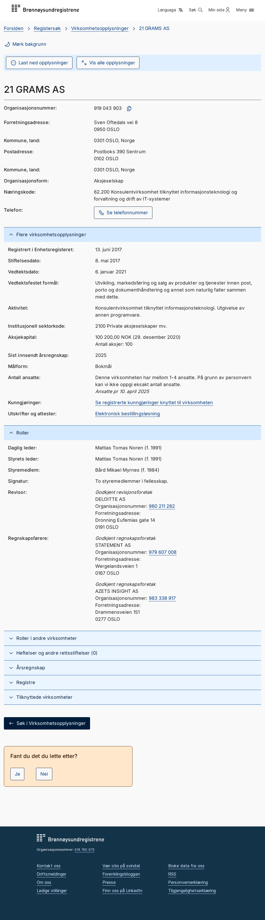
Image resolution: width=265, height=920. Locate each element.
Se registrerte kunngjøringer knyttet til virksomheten (154, 402)
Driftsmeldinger (51, 874)
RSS (172, 874)
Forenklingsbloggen (121, 874)
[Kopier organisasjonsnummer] (129, 108)
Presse (109, 882)
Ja (17, 774)
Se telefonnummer (127, 212)
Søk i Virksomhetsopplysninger (51, 723)
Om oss (44, 882)
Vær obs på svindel (121, 865)
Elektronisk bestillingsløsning (127, 413)
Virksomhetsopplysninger (100, 28)
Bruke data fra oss (186, 865)
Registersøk (47, 28)
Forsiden (14, 28)
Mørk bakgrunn (29, 44)
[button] (170, 10)
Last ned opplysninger (43, 62)
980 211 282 (162, 506)
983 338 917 (162, 598)
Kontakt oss (49, 865)
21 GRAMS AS (154, 28)
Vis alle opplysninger (112, 62)
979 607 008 (163, 552)
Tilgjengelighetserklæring (192, 890)
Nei (44, 774)
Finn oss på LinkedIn (122, 890)
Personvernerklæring (188, 882)
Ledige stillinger (52, 890)
